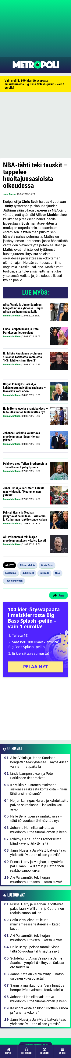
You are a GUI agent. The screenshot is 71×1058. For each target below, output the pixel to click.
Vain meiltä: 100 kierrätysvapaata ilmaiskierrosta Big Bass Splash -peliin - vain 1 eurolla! (35, 84)
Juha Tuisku (9, 194)
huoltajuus (10, 573)
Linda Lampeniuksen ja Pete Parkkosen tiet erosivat (21, 330)
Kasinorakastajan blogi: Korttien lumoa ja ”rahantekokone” (39, 1010)
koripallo (44, 573)
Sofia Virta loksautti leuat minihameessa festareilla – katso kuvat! (35, 924)
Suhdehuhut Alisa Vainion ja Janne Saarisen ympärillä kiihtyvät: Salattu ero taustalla (37, 962)
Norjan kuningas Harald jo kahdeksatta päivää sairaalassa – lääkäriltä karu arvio (24, 387)
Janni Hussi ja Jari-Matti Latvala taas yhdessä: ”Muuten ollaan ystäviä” (23, 491)
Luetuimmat (16, 895)
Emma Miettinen (11, 315)
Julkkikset (28, 573)
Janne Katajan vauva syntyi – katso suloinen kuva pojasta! (37, 976)
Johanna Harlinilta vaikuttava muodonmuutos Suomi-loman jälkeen (21, 436)
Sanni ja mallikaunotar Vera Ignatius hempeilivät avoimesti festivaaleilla (37, 987)
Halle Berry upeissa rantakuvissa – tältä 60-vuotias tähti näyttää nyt (25, 410)
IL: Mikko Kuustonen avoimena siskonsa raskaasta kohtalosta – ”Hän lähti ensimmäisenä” (23, 356)
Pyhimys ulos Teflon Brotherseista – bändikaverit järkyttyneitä (25, 465)
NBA (57, 573)
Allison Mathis (27, 565)
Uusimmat (14, 749)
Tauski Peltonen (14, 580)
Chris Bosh (47, 565)
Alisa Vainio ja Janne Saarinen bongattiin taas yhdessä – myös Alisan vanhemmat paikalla (23, 308)
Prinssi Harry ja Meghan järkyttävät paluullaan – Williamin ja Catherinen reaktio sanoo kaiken (25, 516)
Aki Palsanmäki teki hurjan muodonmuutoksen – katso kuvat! (24, 538)
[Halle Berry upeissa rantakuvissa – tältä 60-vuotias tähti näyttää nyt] (59, 416)
